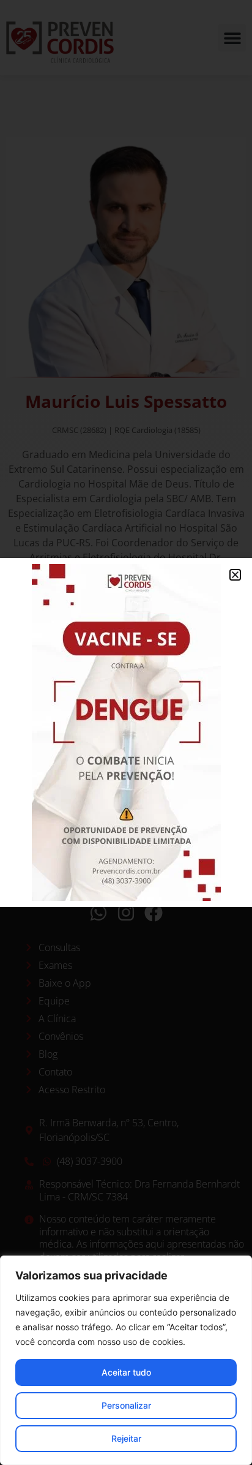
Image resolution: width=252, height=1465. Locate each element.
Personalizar (126, 1405)
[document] (126, 732)
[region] (126, 1360)
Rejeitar (126, 1438)
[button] (235, 574)
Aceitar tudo (126, 1372)
